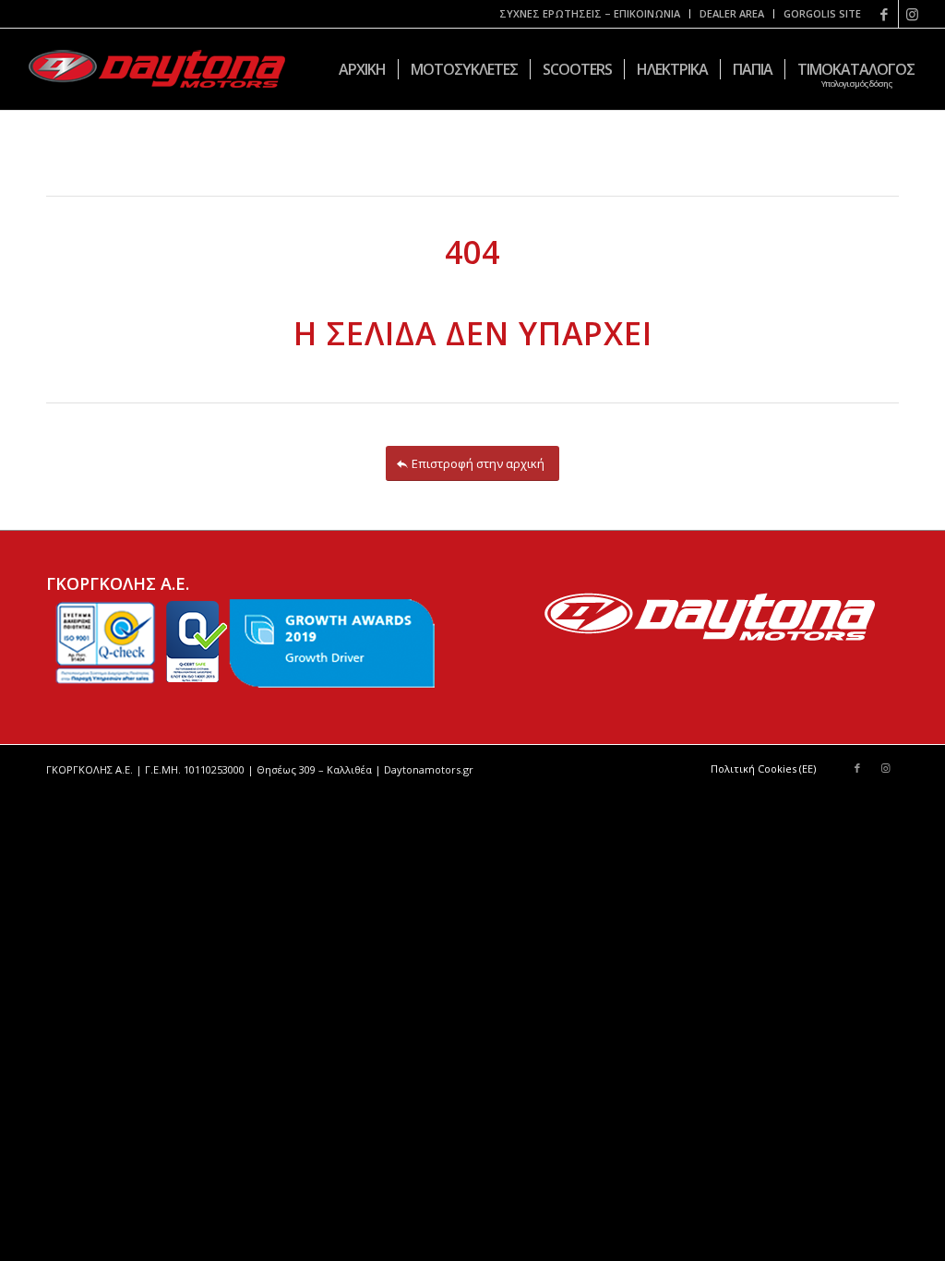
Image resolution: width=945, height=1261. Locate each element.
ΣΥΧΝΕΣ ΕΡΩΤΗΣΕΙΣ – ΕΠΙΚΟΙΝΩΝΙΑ (589, 13)
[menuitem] (590, 13)
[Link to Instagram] (913, 14)
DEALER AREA (732, 13)
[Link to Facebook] (884, 14)
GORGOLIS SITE (822, 13)
